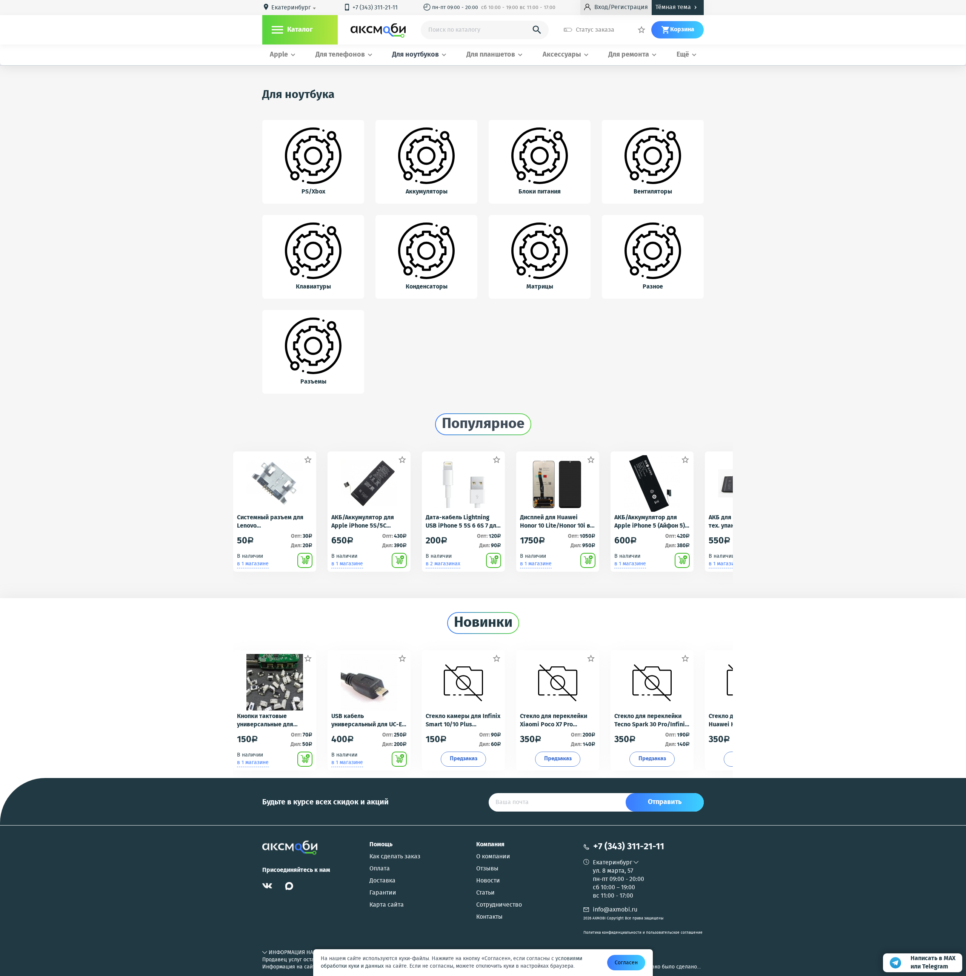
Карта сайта (386, 905)
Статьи (485, 893)
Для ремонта (628, 55)
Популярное (483, 424)
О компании (493, 857)
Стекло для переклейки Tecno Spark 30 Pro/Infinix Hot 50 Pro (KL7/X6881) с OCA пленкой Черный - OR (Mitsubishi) (651, 720)
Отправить (664, 802)
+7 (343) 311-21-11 (370, 7)
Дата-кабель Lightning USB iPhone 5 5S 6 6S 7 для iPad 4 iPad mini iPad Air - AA (463, 522)
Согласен (626, 963)
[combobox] (294, 8)
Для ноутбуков (415, 55)
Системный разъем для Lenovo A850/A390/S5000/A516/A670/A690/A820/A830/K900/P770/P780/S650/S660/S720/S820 (274, 522)
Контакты (489, 917)
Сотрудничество (499, 905)
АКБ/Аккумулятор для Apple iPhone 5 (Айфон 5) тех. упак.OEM (649, 522)
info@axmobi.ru (615, 910)
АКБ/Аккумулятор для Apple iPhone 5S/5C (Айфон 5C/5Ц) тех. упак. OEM (366, 522)
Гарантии (382, 893)
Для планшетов (490, 55)
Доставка (382, 881)
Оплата (379, 869)
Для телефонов (340, 55)
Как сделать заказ (394, 857)
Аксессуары (562, 55)
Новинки (483, 623)
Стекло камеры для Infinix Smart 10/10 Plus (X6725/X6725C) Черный (463, 720)
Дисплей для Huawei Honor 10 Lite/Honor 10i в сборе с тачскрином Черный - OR (555, 522)
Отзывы (487, 869)
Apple (279, 55)
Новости (488, 881)
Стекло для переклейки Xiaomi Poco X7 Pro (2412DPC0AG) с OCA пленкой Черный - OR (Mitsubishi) (553, 720)
